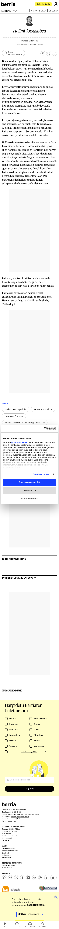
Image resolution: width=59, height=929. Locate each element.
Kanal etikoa (6, 857)
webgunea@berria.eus (20, 816)
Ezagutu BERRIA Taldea (11, 829)
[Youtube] (34, 877)
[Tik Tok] (46, 877)
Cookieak (5, 853)
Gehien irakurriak (14, 558)
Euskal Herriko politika (15, 409)
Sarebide (5, 840)
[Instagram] (28, 877)
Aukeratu (28, 490)
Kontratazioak (7, 838)
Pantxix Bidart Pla (29, 41)
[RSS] (40, 877)
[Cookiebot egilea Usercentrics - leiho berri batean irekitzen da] (44, 428)
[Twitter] (16, 877)
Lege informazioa (8, 848)
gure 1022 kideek (20, 442)
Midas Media (7, 868)
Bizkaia (42, 11)
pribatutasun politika (29, 752)
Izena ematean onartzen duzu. (29, 752)
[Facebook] (22, 877)
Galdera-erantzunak (9, 836)
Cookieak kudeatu (41, 474)
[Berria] (9, 805)
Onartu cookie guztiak (29, 482)
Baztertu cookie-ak (30, 498)
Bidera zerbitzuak (8, 865)
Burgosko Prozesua (14, 416)
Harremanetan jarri (9, 821)
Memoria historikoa (42, 409)
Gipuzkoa (53, 11)
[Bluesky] (52, 877)
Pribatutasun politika (10, 850)
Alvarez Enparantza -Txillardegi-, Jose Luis (25, 422)
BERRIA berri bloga (9, 831)
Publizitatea (6, 833)
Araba (34, 11)
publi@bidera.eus (19, 819)
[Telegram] (10, 877)
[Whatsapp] (4, 877)
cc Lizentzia (6, 855)
